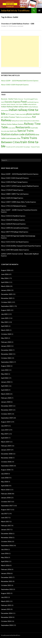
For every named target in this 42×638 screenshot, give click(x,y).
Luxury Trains (14, 114)
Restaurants (23, 127)
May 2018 (4, 482)
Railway (6, 120)
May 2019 (4, 434)
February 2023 (6, 342)
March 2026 (5, 286)
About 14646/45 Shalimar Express (13, 220)
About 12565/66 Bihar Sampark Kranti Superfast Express (21, 246)
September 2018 (7, 466)
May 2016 (4, 557)
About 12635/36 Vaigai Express (12, 198)
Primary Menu (39, 10)
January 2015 (5, 609)
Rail (34, 117)
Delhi (2, 102)
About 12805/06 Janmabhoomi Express (15, 228)
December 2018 (6, 454)
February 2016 (6, 569)
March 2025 (5, 330)
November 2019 (6, 410)
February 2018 (6, 494)
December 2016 (6, 533)
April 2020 (4, 390)
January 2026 (5, 290)
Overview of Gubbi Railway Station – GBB (17, 24)
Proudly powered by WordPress (10, 635)
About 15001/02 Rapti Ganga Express (14, 182)
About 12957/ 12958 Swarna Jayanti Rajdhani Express (20, 186)
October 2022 (6, 358)
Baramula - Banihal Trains (9, 99)
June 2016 (4, 553)
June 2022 (4, 370)
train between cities (13, 138)
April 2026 (4, 282)
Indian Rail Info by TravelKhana (15, 10)
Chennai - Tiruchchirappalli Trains (28, 99)
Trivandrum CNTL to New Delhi (14, 147)
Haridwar (3, 104)
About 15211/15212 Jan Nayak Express (15, 242)
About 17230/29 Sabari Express (12, 190)
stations (30, 134)
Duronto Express (12, 101)
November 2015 (6, 581)
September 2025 (7, 306)
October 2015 (6, 585)
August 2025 (5, 310)
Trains (25, 138)
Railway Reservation (17, 120)
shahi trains (13, 131)
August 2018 (5, 470)
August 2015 (5, 593)
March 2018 (5, 490)
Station (5, 134)
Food (24, 101)
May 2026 (4, 278)
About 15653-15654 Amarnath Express (15, 85)
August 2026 (5, 270)
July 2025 (4, 314)
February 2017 (6, 525)
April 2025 (4, 326)
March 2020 (5, 394)
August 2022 (5, 366)
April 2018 (4, 486)
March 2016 (5, 565)
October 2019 (6, 414)
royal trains (34, 128)
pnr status (5, 117)
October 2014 (6, 621)
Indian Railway (7, 106)
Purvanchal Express (26, 117)
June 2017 (4, 517)
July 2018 (4, 474)
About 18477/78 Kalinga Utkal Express (14, 232)
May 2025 (4, 322)
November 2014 (6, 617)
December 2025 (6, 294)
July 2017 (4, 513)
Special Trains (25, 130)
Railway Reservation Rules (31, 120)
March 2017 (5, 521)
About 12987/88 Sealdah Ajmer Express (15, 250)
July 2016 (4, 549)
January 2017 (5, 529)
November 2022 (6, 354)
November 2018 (6, 458)
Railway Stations (18, 124)
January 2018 (5, 498)
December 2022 (6, 350)
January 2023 (5, 346)
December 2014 (6, 613)
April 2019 (4, 438)
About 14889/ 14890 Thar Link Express (15, 194)
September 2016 (7, 545)
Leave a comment (18, 26)
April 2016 (4, 561)
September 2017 (7, 506)
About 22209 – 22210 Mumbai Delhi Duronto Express (19, 81)
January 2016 (5, 573)
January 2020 (5, 402)
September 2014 (7, 625)
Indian (25, 104)
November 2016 (6, 537)
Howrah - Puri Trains (17, 104)
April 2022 (4, 378)
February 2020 (6, 398)
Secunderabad (5, 131)
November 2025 (6, 298)
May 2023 (4, 338)
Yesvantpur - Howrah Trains (31, 147)
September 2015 (7, 589)
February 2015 (6, 605)
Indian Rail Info (32, 104)
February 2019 (6, 446)
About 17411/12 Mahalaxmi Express (13, 206)
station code (17, 134)
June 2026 (4, 274)
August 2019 (5, 422)
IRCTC (8, 114)
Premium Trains (14, 117)
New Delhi (23, 114)
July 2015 (4, 597)
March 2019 (5, 442)
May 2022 (4, 374)
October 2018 (6, 462)
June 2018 (4, 478)
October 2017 (6, 502)
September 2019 (7, 418)
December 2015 (6, 577)
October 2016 (6, 541)
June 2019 (4, 430)
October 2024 (6, 334)
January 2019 (5, 450)
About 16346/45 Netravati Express (13, 224)
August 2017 (5, 509)
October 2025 (6, 302)
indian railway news (20, 107)
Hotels (8, 104)
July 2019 (4, 426)
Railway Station (6, 124)
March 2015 (5, 601)
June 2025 (4, 318)
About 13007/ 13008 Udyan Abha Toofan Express (18, 202)
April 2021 (4, 386)
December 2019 (6, 406)
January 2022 (5, 382)
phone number (33, 114)
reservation (11, 128)
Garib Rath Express (33, 102)
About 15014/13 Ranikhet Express (13, 216)
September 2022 (7, 362)
